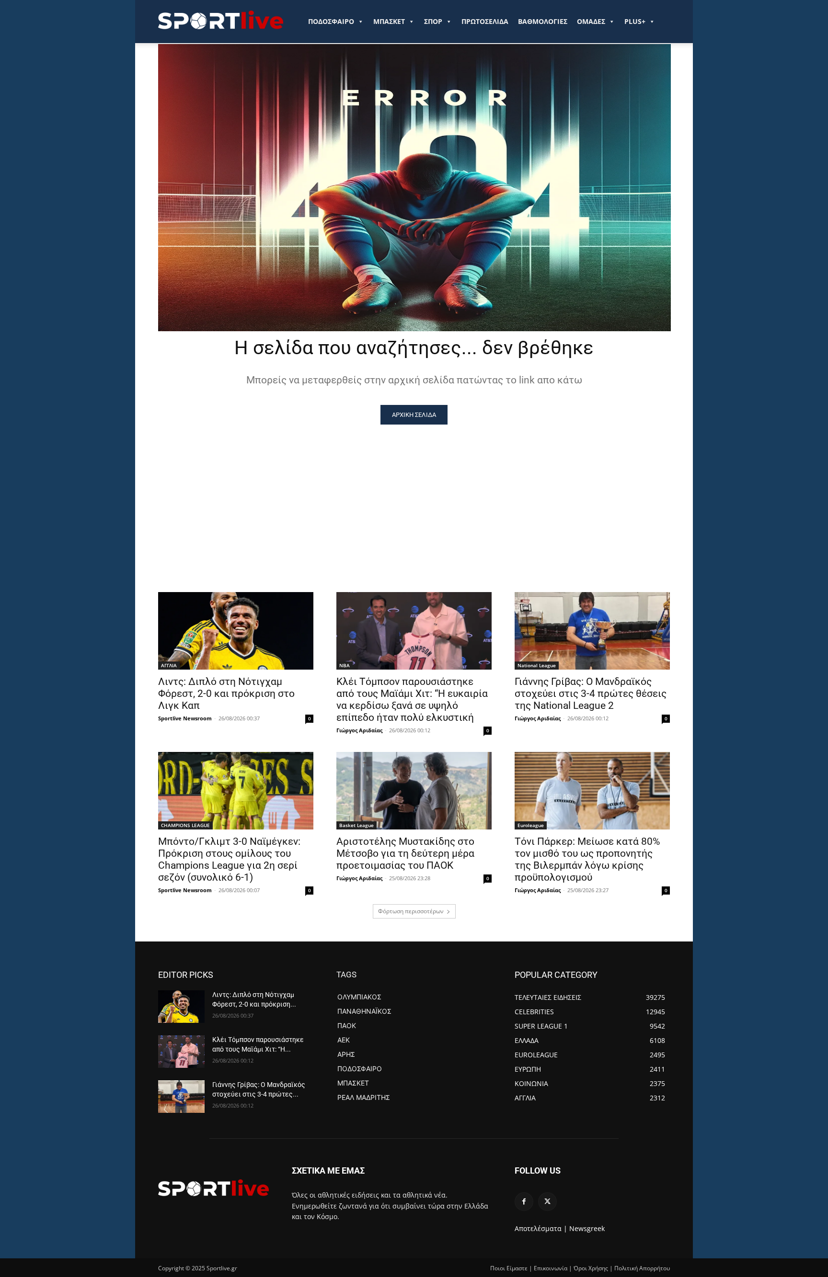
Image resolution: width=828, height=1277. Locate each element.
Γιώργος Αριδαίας (359, 730)
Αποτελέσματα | (541, 1228)
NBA (344, 665)
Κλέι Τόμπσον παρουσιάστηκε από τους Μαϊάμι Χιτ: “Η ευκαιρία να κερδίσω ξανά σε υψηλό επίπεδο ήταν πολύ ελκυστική (412, 699)
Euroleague (531, 825)
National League (537, 665)
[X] (547, 1201)
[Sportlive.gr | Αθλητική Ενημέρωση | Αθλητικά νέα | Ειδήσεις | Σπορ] (213, 1187)
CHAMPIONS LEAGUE (185, 825)
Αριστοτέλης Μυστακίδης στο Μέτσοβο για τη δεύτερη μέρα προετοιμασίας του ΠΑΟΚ (405, 853)
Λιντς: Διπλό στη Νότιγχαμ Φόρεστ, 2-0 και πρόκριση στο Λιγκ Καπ (226, 693)
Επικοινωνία (550, 1268)
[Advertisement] (414, 496)
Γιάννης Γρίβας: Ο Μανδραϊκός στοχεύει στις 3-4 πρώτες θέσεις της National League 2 (591, 693)
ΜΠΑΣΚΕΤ (389, 21)
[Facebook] (524, 1201)
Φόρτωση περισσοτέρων (411, 911)
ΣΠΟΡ (433, 21)
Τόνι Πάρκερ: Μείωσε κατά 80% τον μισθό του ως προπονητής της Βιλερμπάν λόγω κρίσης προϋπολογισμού (587, 859)
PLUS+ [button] (634, 21)
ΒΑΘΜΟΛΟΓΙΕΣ (542, 21)
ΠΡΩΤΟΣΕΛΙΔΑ (484, 21)
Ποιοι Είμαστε (509, 1268)
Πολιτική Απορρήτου (642, 1268)
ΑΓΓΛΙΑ (169, 665)
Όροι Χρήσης (591, 1268)
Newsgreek (587, 1228)
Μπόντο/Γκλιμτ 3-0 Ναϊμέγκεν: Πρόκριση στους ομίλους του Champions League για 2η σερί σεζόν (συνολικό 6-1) (229, 859)
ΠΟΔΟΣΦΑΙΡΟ (331, 21)
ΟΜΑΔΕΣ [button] (591, 21)
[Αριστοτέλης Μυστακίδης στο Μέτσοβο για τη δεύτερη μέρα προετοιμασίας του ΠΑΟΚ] (414, 790)
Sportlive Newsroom (185, 718)
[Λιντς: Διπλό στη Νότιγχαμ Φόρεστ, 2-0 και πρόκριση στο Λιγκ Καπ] (235, 631)
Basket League (356, 825)
